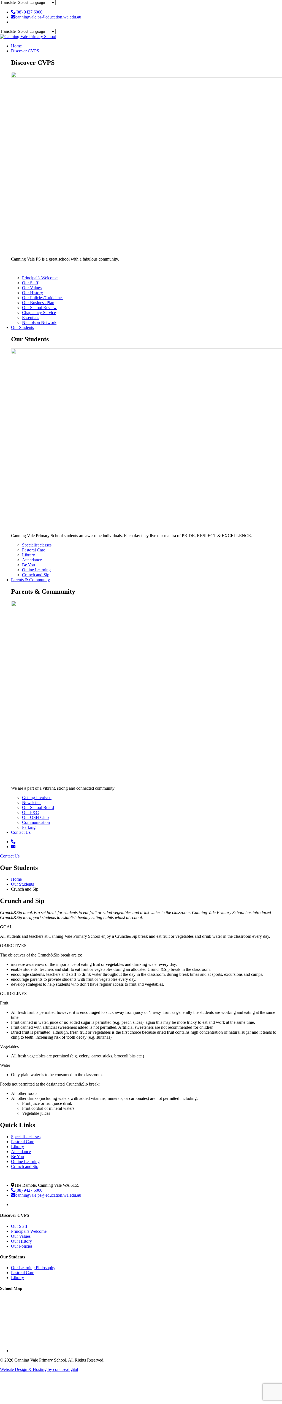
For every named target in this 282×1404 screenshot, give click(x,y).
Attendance (32, 560)
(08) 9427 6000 (28, 12)
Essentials (30, 317)
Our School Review (39, 307)
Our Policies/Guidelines (42, 297)
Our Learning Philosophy (33, 1267)
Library (28, 555)
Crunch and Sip (35, 574)
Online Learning (36, 569)
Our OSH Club (35, 817)
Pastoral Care (33, 550)
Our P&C (30, 812)
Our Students (22, 327)
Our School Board (38, 807)
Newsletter (31, 802)
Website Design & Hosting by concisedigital (39, 1369)
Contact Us (21, 832)
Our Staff (30, 282)
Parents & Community (30, 579)
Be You (28, 564)
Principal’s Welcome (40, 277)
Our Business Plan (38, 302)
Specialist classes (36, 545)
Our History (32, 292)
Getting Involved (36, 797)
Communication (36, 822)
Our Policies (21, 1246)
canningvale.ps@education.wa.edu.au (48, 17)
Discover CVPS (25, 51)
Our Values (32, 287)
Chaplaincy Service (39, 312)
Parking (29, 827)
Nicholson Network (39, 322)
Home (16, 46)
